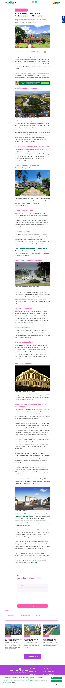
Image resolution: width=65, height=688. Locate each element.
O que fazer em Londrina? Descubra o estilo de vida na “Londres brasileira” (31, 639)
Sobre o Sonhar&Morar (49, 671)
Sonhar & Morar (10, 2)
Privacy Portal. (11, 682)
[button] (56, 684)
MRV (34, 516)
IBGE (18, 151)
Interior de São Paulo (25, 615)
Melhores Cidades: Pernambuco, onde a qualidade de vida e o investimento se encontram (51, 639)
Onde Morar (23, 10)
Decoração (32, 674)
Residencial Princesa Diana (23, 516)
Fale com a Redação (48, 674)
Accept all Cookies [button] (56, 677)
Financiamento (11, 615)
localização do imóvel (34, 411)
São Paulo (38, 615)
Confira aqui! (34, 562)
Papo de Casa (32, 671)
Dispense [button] (56, 681)
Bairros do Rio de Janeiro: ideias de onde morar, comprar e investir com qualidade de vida (13, 639)
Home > (18, 10)
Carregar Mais (32, 656)
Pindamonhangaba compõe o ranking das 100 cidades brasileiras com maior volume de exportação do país (31, 251)
